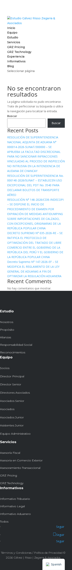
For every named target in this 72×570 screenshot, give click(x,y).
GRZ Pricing (16, 47)
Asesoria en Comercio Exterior (21, 460)
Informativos (16, 61)
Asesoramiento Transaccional (20, 468)
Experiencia (15, 56)
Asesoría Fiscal (10, 453)
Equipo (12, 32)
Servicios (13, 42)
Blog (10, 66)
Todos (4, 521)
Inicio (11, 28)
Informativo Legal (12, 506)
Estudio (12, 37)
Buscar (12, 116)
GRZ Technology (19, 52)
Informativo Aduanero (15, 514)
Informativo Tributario (15, 499)
